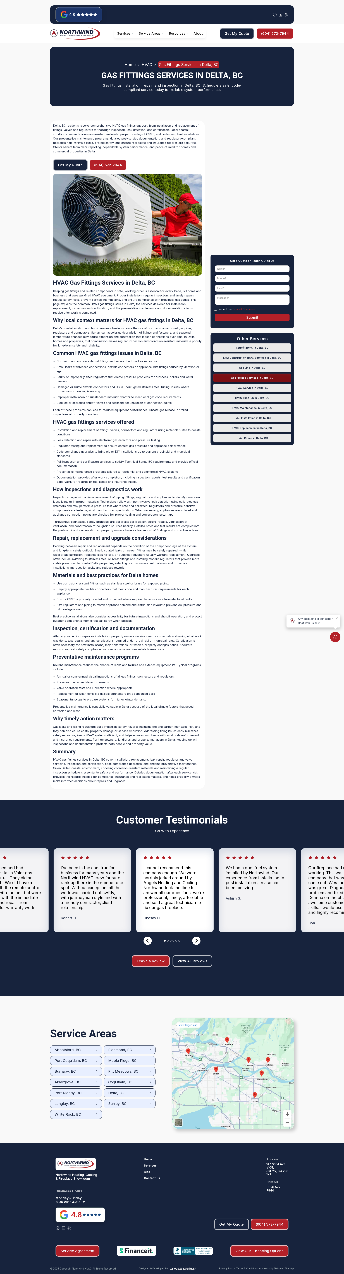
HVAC (147, 64)
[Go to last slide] (148, 941)
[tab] (165, 941)
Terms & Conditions (243, 309)
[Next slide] (196, 941)
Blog (147, 1172)
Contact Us (152, 1178)
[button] (125, 33)
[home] (75, 33)
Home (130, 64)
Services (150, 1165)
